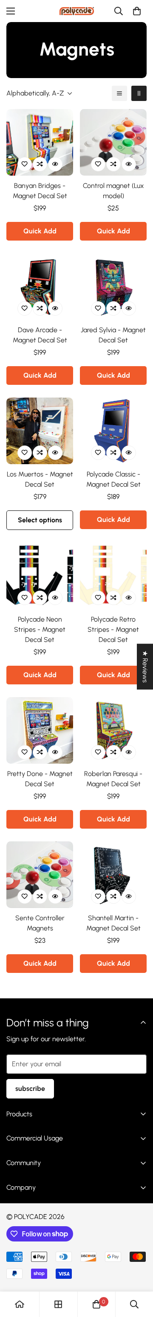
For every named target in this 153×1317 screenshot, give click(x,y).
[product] (19, 1304)
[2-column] (139, 93)
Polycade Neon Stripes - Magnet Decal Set (39, 629)
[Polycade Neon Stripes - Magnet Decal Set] (39, 576)
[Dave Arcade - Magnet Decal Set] (39, 286)
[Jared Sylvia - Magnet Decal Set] (113, 286)
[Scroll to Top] (137, 1272)
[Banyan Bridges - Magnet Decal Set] (39, 142)
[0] (137, 11)
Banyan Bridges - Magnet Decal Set (40, 191)
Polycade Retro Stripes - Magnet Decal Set (113, 629)
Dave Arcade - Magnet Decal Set (40, 335)
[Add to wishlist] (24, 164)
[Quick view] (55, 164)
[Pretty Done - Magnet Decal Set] (39, 730)
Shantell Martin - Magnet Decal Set (113, 923)
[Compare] (40, 164)
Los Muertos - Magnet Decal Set (40, 479)
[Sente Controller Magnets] (39, 874)
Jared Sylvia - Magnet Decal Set (113, 335)
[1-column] (119, 93)
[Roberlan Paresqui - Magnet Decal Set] (113, 730)
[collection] (58, 1304)
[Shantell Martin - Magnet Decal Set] (113, 874)
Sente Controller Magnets (40, 923)
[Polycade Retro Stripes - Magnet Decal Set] (113, 576)
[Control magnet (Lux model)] (113, 142)
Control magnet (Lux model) (113, 191)
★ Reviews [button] (145, 666)
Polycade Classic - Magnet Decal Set (113, 479)
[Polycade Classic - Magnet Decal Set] (113, 431)
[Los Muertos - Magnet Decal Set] (39, 431)
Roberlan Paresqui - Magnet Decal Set (113, 779)
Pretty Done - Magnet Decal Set (40, 779)
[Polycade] (77, 11)
